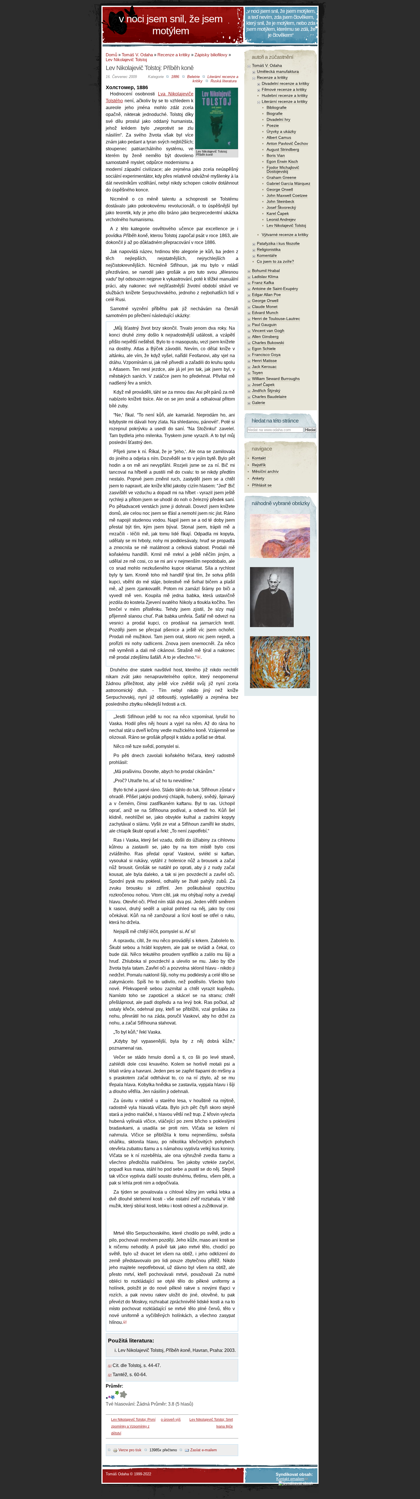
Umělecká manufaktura (278, 71)
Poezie (273, 125)
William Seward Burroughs (276, 378)
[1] (198, 656)
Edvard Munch (265, 312)
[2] (125, 1321)
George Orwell (280, 189)
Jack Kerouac (264, 366)
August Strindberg (283, 149)
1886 (175, 77)
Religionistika (269, 249)
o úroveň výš (171, 1420)
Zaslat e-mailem (203, 1450)
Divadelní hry (278, 119)
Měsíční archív (265, 471)
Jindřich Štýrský (266, 390)
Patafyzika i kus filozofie (278, 243)
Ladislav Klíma (265, 276)
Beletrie (193, 77)
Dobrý (113, 1395)
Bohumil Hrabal (266, 270)
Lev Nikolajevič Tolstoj (126, 59)
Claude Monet (264, 306)
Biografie (275, 113)
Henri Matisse (264, 360)
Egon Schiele (264, 348)
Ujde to (109, 1395)
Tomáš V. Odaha (137, 54)
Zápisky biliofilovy (211, 54)
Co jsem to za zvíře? (275, 261)
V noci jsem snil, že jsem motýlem (171, 25)
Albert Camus (279, 137)
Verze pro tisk (130, 1450)
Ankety (258, 478)
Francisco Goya (266, 354)
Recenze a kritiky (173, 54)
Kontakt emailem (290, 1479)
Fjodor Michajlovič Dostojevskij (283, 169)
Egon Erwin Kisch (282, 161)
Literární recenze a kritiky (284, 101)
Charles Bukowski (268, 342)
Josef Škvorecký (281, 207)
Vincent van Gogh (268, 330)
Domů (111, 54)
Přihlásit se (262, 485)
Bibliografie (277, 107)
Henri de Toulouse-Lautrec (276, 318)
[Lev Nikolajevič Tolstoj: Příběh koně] (216, 92)
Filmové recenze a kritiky (284, 89)
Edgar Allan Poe (266, 294)
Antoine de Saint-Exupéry (275, 288)
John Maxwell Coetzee (287, 195)
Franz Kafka (263, 282)
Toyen (257, 372)
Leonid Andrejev (281, 219)
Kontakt (259, 458)
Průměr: (114, 1386)
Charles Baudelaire (269, 396)
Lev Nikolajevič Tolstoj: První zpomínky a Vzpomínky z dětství (133, 1426)
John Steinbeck (280, 201)
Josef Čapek (263, 384)
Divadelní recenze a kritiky (285, 83)
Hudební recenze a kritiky (285, 95)
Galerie (258, 402)
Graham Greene (281, 177)
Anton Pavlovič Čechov (287, 143)
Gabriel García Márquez (288, 183)
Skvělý (117, 1395)
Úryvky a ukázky (281, 131)
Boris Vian (276, 155)
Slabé (107, 1395)
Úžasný (123, 1395)
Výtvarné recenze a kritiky (285, 234)
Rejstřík (259, 465)
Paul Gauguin (264, 324)
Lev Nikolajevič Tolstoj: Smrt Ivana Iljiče (211, 1423)
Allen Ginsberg (265, 336)
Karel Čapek (278, 213)
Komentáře (267, 255)
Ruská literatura (224, 81)
